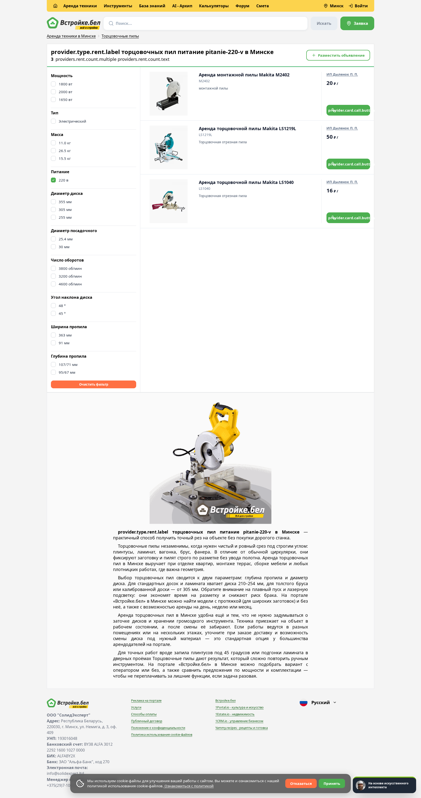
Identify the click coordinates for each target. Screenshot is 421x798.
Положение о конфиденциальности (158, 727)
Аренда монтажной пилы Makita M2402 (244, 75)
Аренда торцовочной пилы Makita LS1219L (247, 128)
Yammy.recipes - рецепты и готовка (241, 727)
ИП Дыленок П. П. (342, 74)
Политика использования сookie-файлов (161, 734)
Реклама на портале (146, 700)
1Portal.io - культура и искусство (239, 707)
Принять (332, 783)
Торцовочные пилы (120, 36)
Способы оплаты (144, 714)
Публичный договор (146, 721)
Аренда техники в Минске (71, 36)
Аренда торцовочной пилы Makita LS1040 (246, 182)
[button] (338, 55)
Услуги (136, 707)
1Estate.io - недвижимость (235, 714)
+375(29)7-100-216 (63, 785)
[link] (357, 23)
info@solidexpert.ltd (65, 773)
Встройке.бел (225, 700)
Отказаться (301, 783)
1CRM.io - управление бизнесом (239, 721)
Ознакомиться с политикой (188, 785)
